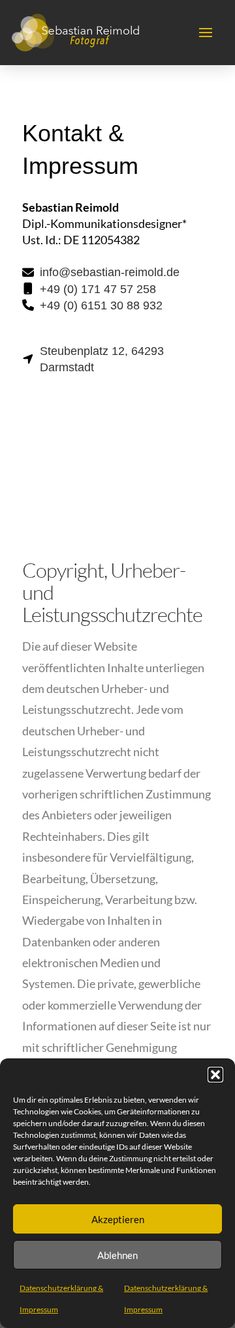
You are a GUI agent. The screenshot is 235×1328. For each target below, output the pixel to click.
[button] (215, 1074)
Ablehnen (117, 1255)
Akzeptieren (117, 1219)
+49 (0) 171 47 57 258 (98, 289)
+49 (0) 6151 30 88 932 (101, 305)
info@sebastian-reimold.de (110, 272)
